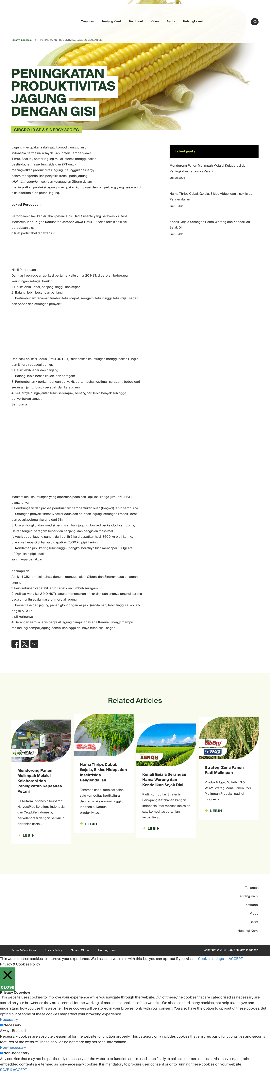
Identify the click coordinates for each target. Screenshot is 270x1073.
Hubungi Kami (193, 21)
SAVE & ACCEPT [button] (13, 1070)
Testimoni (136, 21)
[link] (21, 21)
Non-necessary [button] (13, 1048)
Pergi (255, 21)
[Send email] (34, 644)
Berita (171, 21)
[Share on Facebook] (15, 644)
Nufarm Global (80, 950)
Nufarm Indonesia (21, 40)
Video (155, 21)
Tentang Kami (111, 21)
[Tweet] (25, 644)
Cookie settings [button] (211, 959)
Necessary (12, 1025)
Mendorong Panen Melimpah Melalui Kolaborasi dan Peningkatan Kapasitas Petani (208, 168)
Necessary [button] (9, 1020)
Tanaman (87, 21)
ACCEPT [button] (236, 959)
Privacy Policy (53, 950)
